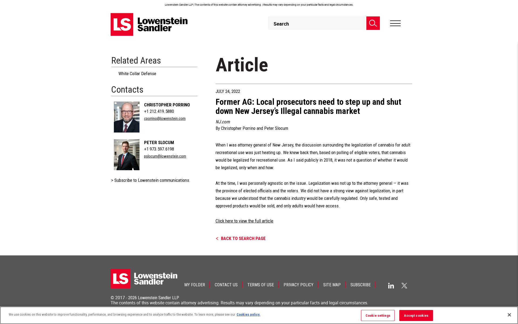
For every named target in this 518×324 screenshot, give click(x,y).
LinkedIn (391, 285)
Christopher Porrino (167, 104)
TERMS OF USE (260, 284)
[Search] (373, 23)
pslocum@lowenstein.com (165, 156)
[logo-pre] (149, 24)
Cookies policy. (248, 314)
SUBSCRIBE (360, 284)
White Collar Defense (137, 73)
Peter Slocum (159, 142)
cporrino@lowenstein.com (165, 118)
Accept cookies (416, 315)
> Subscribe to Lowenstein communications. (150, 180)
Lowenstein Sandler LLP (158, 297)
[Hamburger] (395, 23)
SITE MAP (332, 284)
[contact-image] (126, 117)
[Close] (509, 315)
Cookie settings (378, 315)
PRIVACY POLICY (298, 284)
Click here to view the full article (244, 221)
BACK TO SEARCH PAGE (243, 238)
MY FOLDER (194, 284)
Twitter (404, 285)
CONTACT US (226, 284)
